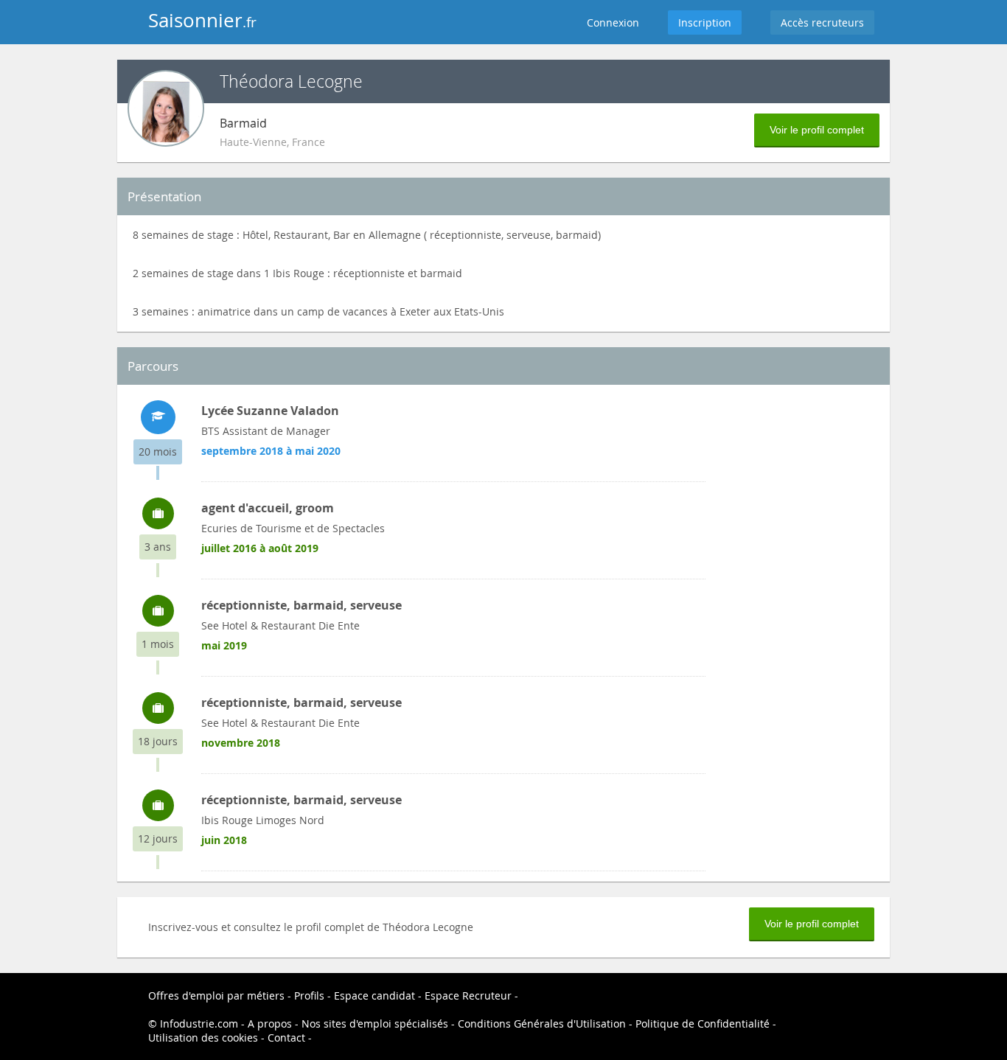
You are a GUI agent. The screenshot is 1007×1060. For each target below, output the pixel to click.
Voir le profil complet (817, 130)
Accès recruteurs (822, 22)
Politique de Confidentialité (702, 1024)
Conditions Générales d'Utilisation (542, 1024)
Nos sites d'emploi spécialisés (375, 1024)
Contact (286, 1038)
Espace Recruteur (468, 995)
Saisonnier (202, 20)
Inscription (704, 22)
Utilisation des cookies (203, 1038)
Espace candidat (374, 995)
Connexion (613, 22)
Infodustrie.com (199, 1024)
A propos (270, 1024)
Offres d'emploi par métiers (216, 995)
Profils (309, 995)
